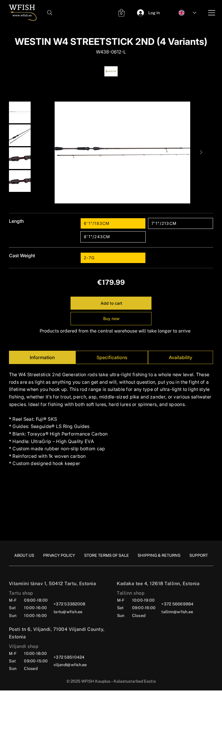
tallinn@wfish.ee (177, 611)
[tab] (42, 357)
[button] (121, 12)
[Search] (50, 13)
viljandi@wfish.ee (70, 664)
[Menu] (212, 12)
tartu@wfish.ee (68, 611)
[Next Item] (201, 152)
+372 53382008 (69, 604)
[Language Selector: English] (184, 12)
